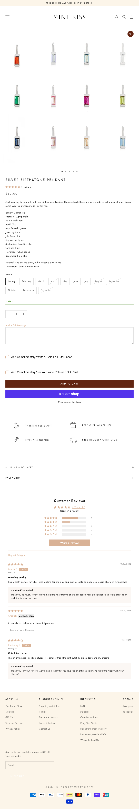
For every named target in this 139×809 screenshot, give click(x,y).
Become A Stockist (48, 717)
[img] (15, 564)
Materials (85, 711)
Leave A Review (47, 723)
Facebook (128, 711)
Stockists (9, 711)
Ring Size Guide (88, 723)
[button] (13, 187)
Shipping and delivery (50, 706)
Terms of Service (14, 723)
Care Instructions (88, 717)
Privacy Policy (12, 728)
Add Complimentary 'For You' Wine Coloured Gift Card (44, 372)
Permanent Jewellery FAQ (93, 734)
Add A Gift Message (15, 325)
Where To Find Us (89, 740)
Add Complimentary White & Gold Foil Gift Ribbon (41, 357)
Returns (42, 711)
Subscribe (17, 776)
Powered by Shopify (81, 787)
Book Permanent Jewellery (93, 728)
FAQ (82, 706)
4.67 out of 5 (78, 507)
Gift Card (10, 717)
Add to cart (70, 383)
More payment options (69, 402)
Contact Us (44, 728)
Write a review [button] (69, 543)
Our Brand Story (13, 706)
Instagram (128, 706)
